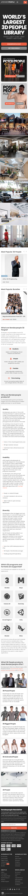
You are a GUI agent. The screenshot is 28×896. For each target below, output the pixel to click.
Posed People (14, 668)
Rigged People (4, 860)
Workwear (17, 860)
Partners (3, 879)
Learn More (21, 76)
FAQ (16, 875)
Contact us (17, 874)
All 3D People (4, 856)
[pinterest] (17, 889)
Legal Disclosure (19, 877)
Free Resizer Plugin (5, 875)
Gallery (2, 872)
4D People (20, 670)
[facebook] (8, 889)
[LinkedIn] (15, 889)
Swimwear (17, 865)
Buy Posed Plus (10, 103)
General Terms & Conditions (19, 883)
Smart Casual (18, 858)
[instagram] (19, 889)
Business (17, 856)
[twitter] (10, 889)
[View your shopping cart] (25, 2)
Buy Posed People (10, 76)
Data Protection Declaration (18, 880)
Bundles (3, 865)
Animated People (10, 670)
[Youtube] (12, 889)
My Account (18, 872)
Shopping (17, 862)
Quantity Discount (5, 877)
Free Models (4, 874)
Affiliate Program (5, 881)
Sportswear (18, 864)
